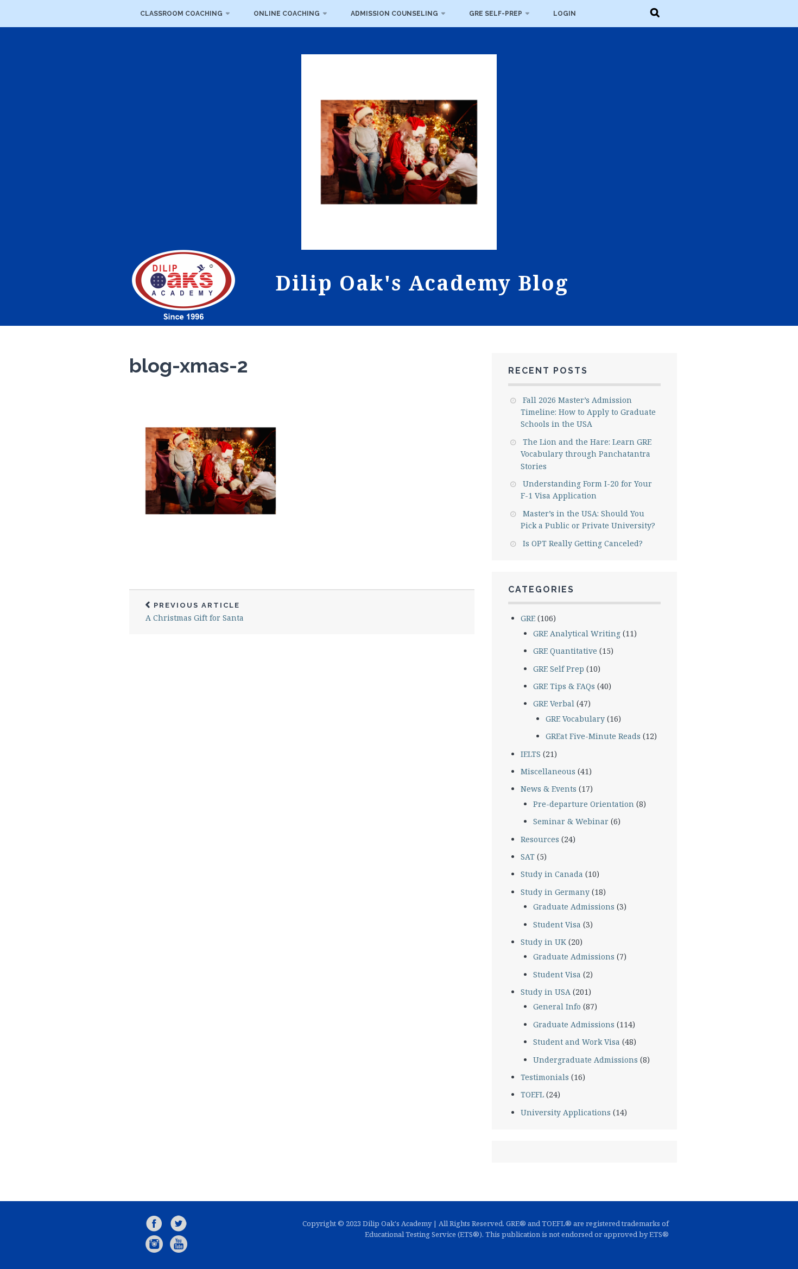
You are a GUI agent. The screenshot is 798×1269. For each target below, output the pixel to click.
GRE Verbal (553, 703)
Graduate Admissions (574, 906)
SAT (528, 856)
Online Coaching (287, 13)
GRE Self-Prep (495, 13)
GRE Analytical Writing (576, 633)
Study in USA (546, 992)
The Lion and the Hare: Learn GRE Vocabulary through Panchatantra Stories (586, 454)
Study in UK (543, 942)
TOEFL (532, 1094)
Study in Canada (552, 874)
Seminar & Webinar (571, 821)
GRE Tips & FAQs (564, 686)
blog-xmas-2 (188, 365)
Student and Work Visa (576, 1042)
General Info (557, 1006)
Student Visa (557, 924)
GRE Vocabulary (575, 719)
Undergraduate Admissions (585, 1060)
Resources (540, 839)
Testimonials (545, 1077)
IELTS (531, 754)
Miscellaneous (548, 771)
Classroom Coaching (181, 13)
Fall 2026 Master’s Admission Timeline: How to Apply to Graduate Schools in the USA (588, 412)
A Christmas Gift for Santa (194, 612)
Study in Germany (555, 892)
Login (564, 13)
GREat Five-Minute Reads (593, 736)
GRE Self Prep (558, 669)
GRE (528, 618)
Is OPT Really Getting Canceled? (583, 543)
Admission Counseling (394, 13)
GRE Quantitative (565, 651)
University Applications (566, 1112)
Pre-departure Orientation (583, 804)
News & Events (549, 789)
